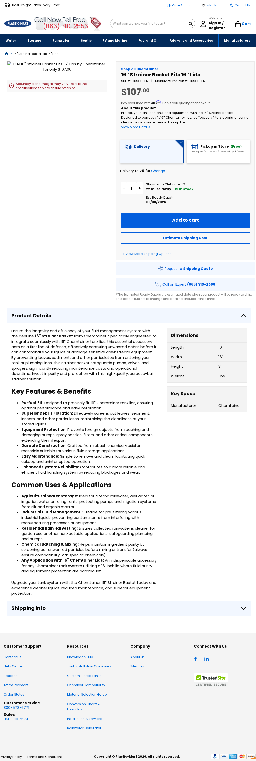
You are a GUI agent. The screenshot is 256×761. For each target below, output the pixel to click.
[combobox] (152, 23)
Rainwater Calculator (84, 728)
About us (137, 657)
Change (158, 170)
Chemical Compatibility (86, 685)
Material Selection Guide (87, 694)
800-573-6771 (17, 707)
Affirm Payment (16, 685)
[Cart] (238, 24)
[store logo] (18, 23)
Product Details (31, 315)
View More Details (135, 127)
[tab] (152, 151)
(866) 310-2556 (65, 26)
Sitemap (137, 666)
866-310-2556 (17, 719)
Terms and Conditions (45, 756)
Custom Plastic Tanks (84, 675)
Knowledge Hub (80, 657)
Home (6, 53)
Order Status (181, 5)
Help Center (13, 666)
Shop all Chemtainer (139, 69)
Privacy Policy (11, 756)
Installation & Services (85, 718)
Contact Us (243, 5)
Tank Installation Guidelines (89, 666)
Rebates (11, 675)
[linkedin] (207, 658)
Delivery (142, 146)
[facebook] (197, 658)
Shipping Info (29, 608)
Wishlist (212, 5)
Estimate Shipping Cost (185, 237)
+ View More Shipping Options (147, 253)
